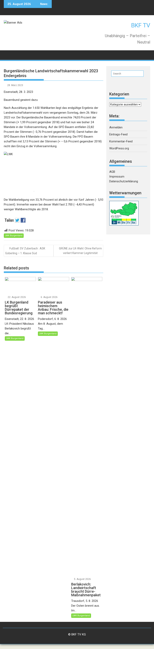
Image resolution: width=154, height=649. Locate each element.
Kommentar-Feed (121, 141)
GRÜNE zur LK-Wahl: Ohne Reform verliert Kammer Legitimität (80, 250)
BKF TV (140, 25)
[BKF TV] (7, 54)
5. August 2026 (82, 579)
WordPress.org (119, 148)
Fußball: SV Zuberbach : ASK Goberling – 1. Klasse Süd (25, 251)
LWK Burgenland (13, 235)
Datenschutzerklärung (123, 181)
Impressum (116, 176)
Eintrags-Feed (118, 134)
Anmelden (116, 127)
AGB (112, 172)
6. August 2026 (49, 297)
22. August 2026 (17, 297)
